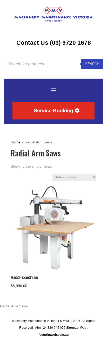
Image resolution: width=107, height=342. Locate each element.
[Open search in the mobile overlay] (53, 64)
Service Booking (53, 110)
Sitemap (72, 328)
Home (16, 142)
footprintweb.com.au (53, 335)
